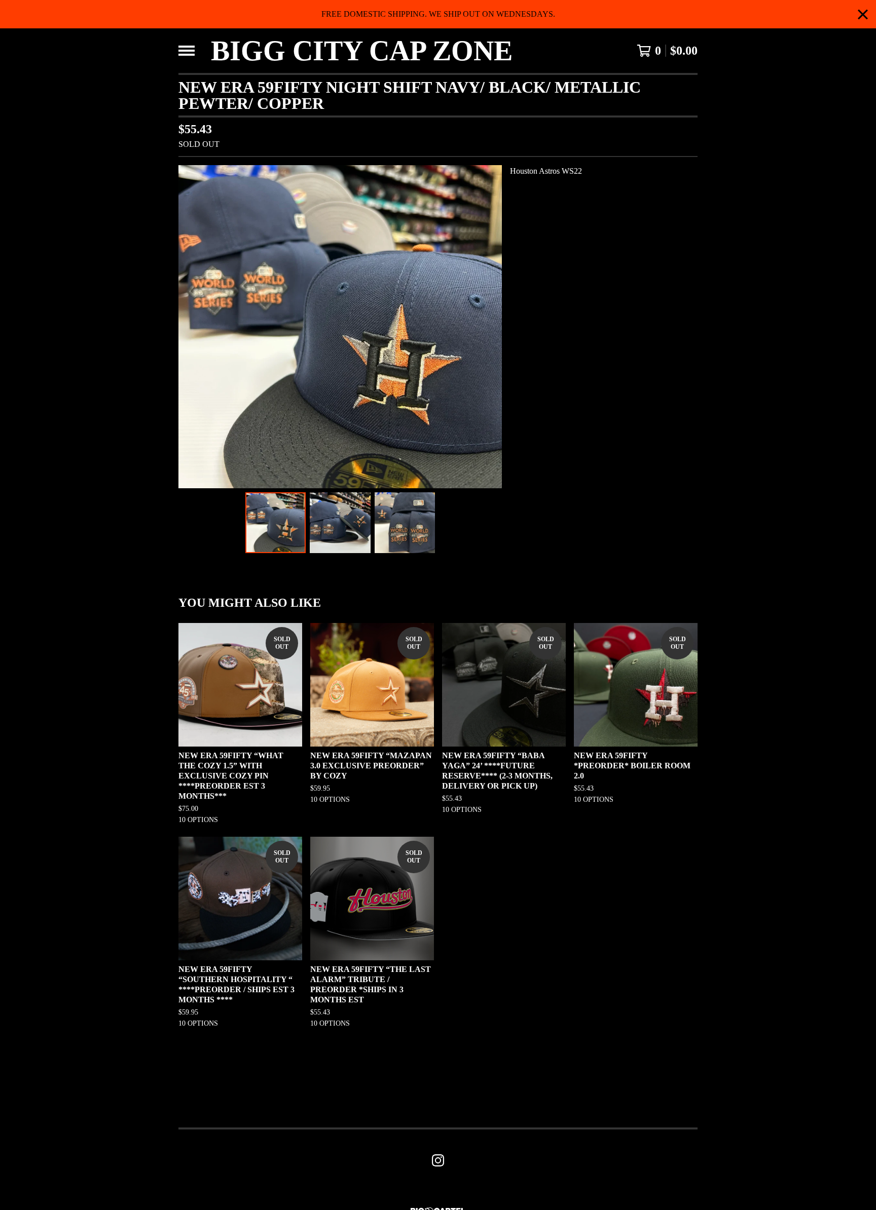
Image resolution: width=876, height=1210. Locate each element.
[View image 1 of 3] (275, 522)
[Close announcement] (863, 14)
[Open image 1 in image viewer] (340, 326)
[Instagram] (438, 1160)
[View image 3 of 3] (405, 522)
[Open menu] (186, 51)
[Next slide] (488, 327)
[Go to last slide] (193, 327)
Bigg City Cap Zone (362, 50)
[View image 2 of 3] (340, 522)
